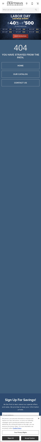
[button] (3, 3)
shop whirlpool (20, 36)
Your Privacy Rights (20, 432)
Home (20, 66)
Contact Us (20, 83)
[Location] (26, 3)
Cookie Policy (17, 428)
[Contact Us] (32, 3)
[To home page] (15, 3)
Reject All (11, 438)
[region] (20, 429)
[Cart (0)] (37, 3)
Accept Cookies (30, 438)
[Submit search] (36, 10)
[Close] (38, 418)
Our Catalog (20, 74)
